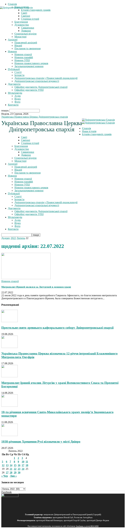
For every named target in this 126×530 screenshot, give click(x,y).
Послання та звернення (27, 48)
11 (27, 461)
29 (15, 472)
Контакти (13, 104)
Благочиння (21, 21)
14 (11, 465)
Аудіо (17, 95)
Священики (27, 27)
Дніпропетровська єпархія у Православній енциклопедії (45, 78)
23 (19, 468)
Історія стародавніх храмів (97, 134)
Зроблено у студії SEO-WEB (87, 526)
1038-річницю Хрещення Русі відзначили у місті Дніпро (40, 441)
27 (7, 472)
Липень (21, 238)
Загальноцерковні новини (28, 66)
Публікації (14, 69)
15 (15, 465)
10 (23, 461)
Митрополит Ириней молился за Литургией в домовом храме (36, 287)
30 (19, 472)
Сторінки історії (30, 143)
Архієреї (12, 39)
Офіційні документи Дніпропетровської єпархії (40, 87)
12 (3, 465)
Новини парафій (23, 57)
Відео (17, 98)
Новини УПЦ (22, 60)
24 (23, 468)
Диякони (26, 30)
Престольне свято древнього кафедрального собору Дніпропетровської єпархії (57, 327)
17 (23, 465)
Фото (17, 101)
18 (27, 465)
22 (15, 468)
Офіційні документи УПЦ (29, 90)
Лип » (13, 476)
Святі (24, 137)
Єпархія (12, 4)
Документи (14, 84)
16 (19, 465)
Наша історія (89, 131)
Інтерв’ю (19, 75)
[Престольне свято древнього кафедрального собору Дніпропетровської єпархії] (9, 321)
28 (11, 472)
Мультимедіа (15, 93)
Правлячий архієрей (25, 42)
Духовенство (21, 24)
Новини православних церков (31, 63)
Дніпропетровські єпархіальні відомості (36, 81)
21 (11, 468)
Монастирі (20, 36)
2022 (13, 238)
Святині (25, 140)
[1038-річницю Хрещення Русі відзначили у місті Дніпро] (9, 435)
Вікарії (18, 45)
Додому (5, 238)
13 (7, 465)
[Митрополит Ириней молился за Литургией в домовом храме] (26, 278)
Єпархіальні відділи (25, 33)
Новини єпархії (23, 54)
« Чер (4, 476)
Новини (12, 51)
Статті (17, 72)
